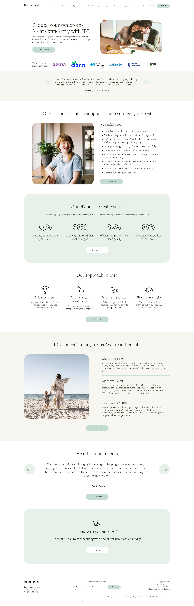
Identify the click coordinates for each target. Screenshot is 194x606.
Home (54, 6)
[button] (78, 6)
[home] (32, 5)
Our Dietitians (93, 6)
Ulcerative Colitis (113, 381)
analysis (109, 214)
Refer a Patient (148, 6)
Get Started (163, 5)
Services (65, 6)
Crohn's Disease (112, 358)
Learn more (112, 181)
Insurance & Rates (111, 6)
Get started (44, 49)
